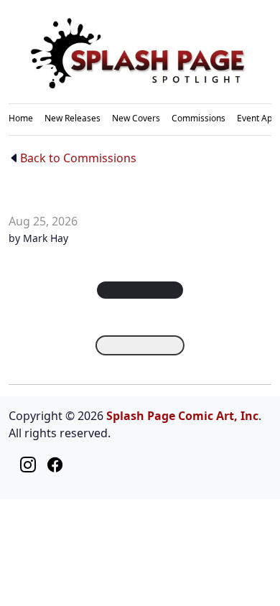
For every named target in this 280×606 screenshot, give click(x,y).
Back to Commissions (78, 158)
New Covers (136, 118)
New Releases (73, 118)
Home (21, 118)
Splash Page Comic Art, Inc (182, 416)
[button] (140, 290)
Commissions (198, 118)
